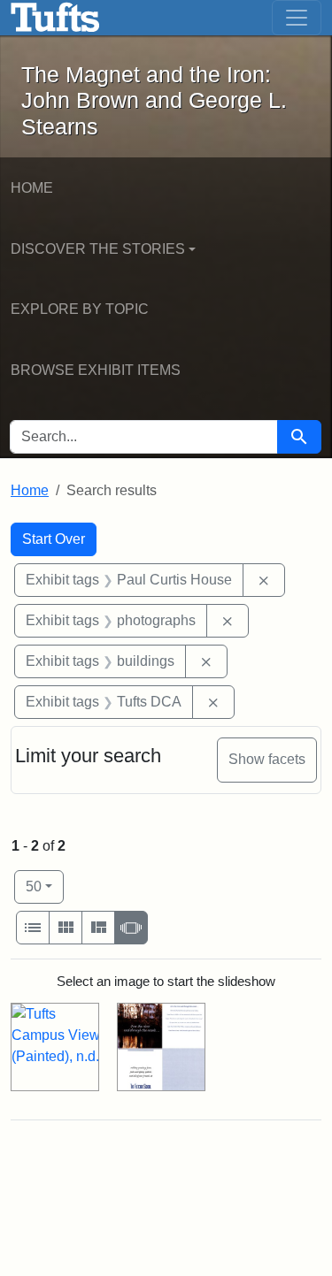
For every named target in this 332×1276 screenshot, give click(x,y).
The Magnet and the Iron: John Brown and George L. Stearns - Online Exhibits (55, 17)
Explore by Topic (80, 309)
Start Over (53, 538)
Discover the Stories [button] (98, 248)
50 (45, 886)
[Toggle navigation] (296, 17)
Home (32, 187)
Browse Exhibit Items (96, 370)
